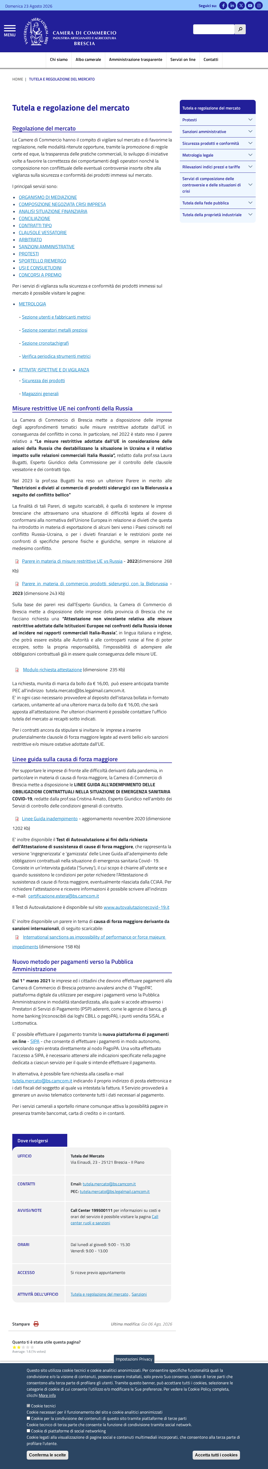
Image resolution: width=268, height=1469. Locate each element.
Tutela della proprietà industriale (212, 214)
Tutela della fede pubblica (205, 203)
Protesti (189, 120)
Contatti (211, 59)
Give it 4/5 (28, 1347)
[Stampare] (36, 1324)
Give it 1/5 (14, 1347)
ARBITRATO (30, 239)
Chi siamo (59, 59)
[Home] (70, 31)
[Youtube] (250, 5)
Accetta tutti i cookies (216, 1455)
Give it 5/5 (32, 1347)
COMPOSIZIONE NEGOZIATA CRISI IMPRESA (62, 204)
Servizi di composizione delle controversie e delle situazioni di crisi (211, 184)
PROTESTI (29, 253)
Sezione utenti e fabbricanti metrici (56, 316)
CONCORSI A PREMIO (40, 274)
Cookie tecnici (43, 1406)
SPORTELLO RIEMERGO (42, 260)
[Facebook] (223, 5)
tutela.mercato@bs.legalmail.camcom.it (115, 1191)
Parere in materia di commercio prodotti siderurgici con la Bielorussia (95, 583)
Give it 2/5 (19, 1347)
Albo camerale (88, 59)
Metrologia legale (197, 155)
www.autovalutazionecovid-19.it (136, 907)
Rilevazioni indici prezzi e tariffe (211, 167)
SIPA (35, 1041)
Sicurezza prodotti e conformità (210, 143)
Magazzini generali (40, 393)
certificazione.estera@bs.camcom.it (63, 895)
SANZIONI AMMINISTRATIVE (47, 246)
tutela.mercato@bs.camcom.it (42, 1080)
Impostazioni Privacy (134, 1359)
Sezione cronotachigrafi (45, 343)
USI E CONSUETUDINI (40, 267)
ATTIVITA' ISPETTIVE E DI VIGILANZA (54, 369)
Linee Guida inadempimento (50, 818)
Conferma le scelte (47, 1455)
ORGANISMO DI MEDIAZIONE (48, 197)
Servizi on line (183, 59)
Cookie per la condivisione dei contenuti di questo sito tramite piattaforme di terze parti (109, 1418)
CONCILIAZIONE (34, 218)
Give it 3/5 (23, 1347)
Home (17, 79)
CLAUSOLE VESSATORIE (43, 232)
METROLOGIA (32, 303)
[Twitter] (241, 5)
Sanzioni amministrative (204, 131)
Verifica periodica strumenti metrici (56, 356)
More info (47, 1395)
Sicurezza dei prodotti (43, 380)
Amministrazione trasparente (135, 59)
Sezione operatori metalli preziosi (54, 330)
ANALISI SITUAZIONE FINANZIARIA (53, 211)
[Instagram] (259, 5)
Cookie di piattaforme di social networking (68, 1431)
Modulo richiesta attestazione (52, 669)
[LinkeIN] (232, 5)
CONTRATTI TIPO (35, 225)
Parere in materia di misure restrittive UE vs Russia (72, 561)
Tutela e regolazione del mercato (99, 1294)
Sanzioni (139, 1294)
